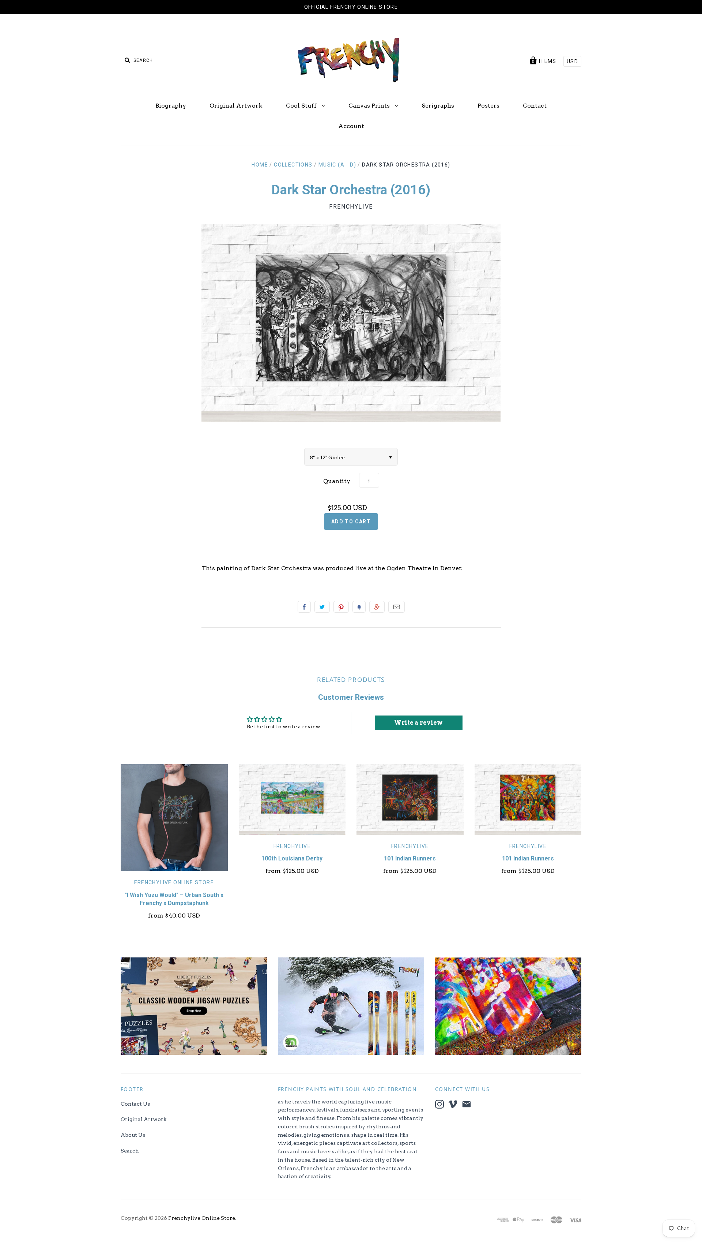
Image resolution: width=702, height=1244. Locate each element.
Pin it (341, 607)
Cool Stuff (302, 105)
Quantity (336, 481)
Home (260, 165)
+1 (377, 607)
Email (396, 607)
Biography (170, 105)
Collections (293, 165)
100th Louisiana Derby (291, 858)
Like (304, 607)
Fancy (359, 607)
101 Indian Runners (410, 858)
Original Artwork (236, 105)
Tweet (322, 607)
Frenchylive (351, 206)
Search (130, 1151)
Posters (488, 105)
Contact (535, 105)
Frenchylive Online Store (174, 882)
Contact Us (135, 1104)
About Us (133, 1135)
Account (351, 126)
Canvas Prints (369, 105)
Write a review (418, 722)
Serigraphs (438, 105)
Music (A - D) (337, 165)
